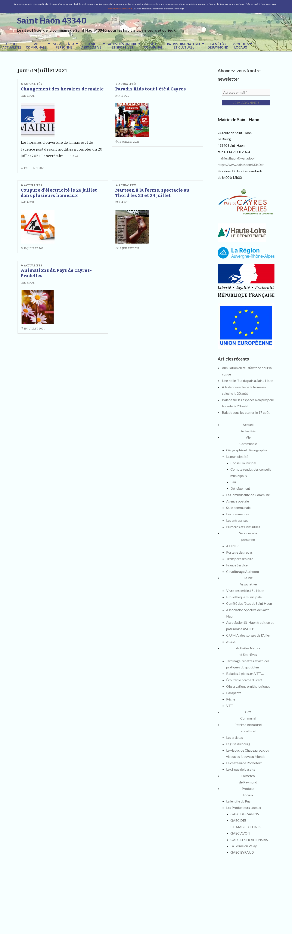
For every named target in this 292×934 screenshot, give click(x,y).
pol (31, 95)
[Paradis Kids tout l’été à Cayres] (132, 120)
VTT (229, 705)
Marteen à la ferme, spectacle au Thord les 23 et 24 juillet (152, 193)
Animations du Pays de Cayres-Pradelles (56, 273)
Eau (233, 482)
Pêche (230, 699)
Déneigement (240, 488)
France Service (237, 565)
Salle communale (238, 507)
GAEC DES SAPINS (244, 814)
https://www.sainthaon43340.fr (241, 165)
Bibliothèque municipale (244, 597)
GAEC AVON (240, 833)
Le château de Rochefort (244, 763)
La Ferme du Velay (243, 846)
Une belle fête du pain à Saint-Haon (247, 380)
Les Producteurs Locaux (243, 807)
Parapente (233, 693)
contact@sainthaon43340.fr (120, 9)
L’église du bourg (238, 744)
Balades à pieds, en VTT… (245, 673)
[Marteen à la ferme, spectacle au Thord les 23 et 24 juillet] (132, 226)
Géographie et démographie (246, 450)
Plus (73, 156)
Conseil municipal (243, 463)
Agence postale (237, 501)
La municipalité (237, 456)
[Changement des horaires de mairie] (38, 120)
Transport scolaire (239, 559)
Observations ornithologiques (248, 686)
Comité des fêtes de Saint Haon (249, 603)
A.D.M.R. (232, 546)
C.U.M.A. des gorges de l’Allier (248, 635)
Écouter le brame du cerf (244, 680)
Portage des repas (239, 552)
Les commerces (237, 514)
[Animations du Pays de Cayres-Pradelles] (38, 306)
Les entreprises (237, 520)
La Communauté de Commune (248, 495)
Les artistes (234, 737)
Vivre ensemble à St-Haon (245, 590)
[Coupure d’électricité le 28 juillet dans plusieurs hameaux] (38, 226)
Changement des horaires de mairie (62, 89)
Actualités (33, 84)
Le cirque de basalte (240, 769)
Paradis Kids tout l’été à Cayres (150, 89)
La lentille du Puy (238, 801)
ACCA (231, 642)
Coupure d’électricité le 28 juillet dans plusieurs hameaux (59, 193)
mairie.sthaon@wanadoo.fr (237, 158)
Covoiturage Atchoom (242, 571)
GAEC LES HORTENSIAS (249, 840)
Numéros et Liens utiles (243, 527)
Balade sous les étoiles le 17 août (246, 412)
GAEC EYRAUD (242, 852)
